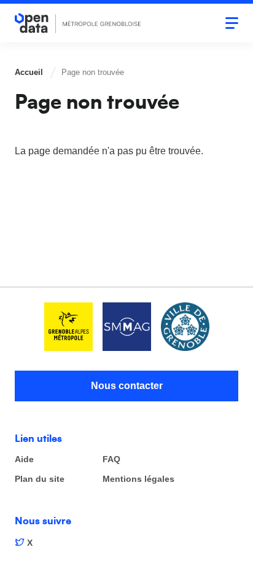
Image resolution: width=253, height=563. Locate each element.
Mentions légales (138, 479)
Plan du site (39, 479)
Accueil (29, 72)
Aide (24, 459)
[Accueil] (78, 23)
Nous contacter (127, 385)
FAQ (111, 459)
